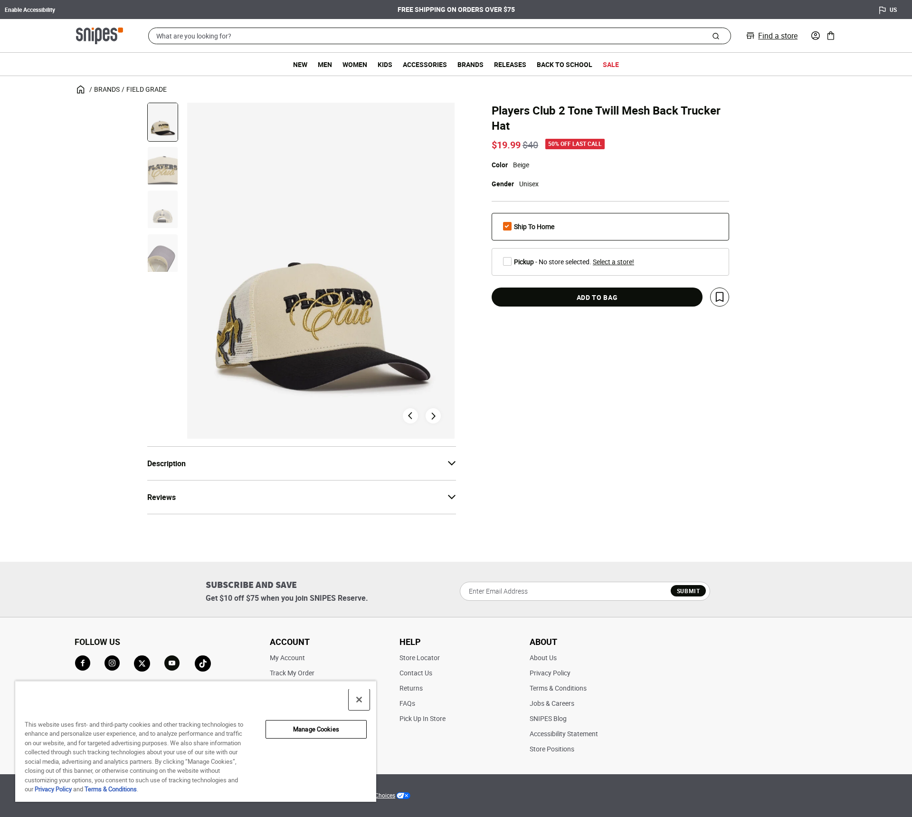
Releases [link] (510, 64)
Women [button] (354, 64)
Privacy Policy (550, 672)
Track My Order (292, 672)
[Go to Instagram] (112, 663)
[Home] (99, 34)
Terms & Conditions (558, 687)
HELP (410, 641)
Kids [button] (385, 64)
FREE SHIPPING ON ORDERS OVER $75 (456, 9)
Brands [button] (470, 64)
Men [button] (325, 64)
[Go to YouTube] (172, 663)
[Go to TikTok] (203, 663)
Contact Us (415, 672)
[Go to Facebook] (82, 663)
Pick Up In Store (422, 718)
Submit (688, 591)
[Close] (359, 699)
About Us (543, 657)
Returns (411, 687)
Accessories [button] (425, 64)
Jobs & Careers (552, 703)
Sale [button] (611, 64)
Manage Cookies (316, 729)
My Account (287, 657)
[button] (815, 35)
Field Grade (146, 89)
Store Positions (552, 748)
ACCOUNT (290, 641)
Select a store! (613, 261)
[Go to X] (142, 663)
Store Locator (419, 657)
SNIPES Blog (548, 718)
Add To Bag (597, 297)
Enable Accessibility (30, 9)
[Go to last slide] (410, 415)
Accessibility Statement (564, 733)
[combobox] (439, 36)
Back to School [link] (564, 64)
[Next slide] (433, 415)
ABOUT (543, 641)
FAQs (407, 703)
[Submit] (715, 35)
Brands (107, 89)
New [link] (300, 64)
